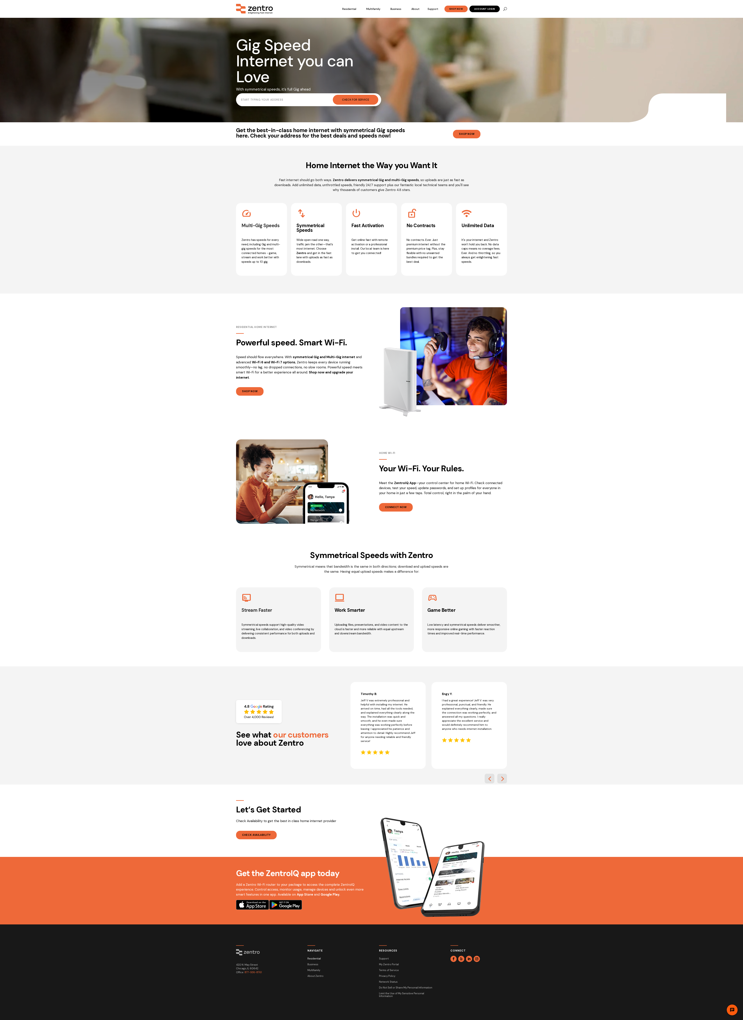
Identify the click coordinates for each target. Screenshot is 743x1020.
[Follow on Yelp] (461, 959)
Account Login (484, 8)
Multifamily (373, 9)
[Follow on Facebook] (453, 959)
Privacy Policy (387, 976)
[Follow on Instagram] (477, 959)
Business (395, 9)
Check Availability (256, 835)
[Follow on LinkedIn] (469, 959)
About (415, 9)
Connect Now (396, 507)
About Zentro (315, 976)
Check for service (355, 99)
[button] (489, 778)
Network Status (388, 982)
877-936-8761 (253, 972)
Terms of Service (389, 970)
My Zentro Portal (389, 964)
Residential (349, 9)
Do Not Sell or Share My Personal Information (405, 987)
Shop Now (456, 8)
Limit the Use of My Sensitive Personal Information (401, 995)
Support (433, 9)
